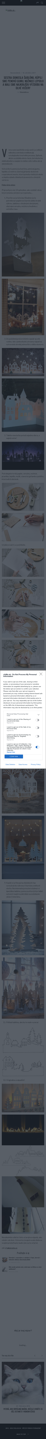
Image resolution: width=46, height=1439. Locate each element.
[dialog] (23, 719)
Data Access (23, 764)
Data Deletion (10, 764)
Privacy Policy (36, 764)
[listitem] (23, 714)
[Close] (42, 675)
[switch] (37, 720)
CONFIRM (14, 756)
